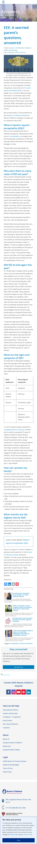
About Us (6, 739)
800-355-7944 (20, 808)
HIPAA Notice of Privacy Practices (14, 761)
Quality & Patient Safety (11, 750)
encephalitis (10, 52)
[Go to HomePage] (18, 2)
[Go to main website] (12, 795)
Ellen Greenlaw (25, 48)
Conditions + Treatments (12, 717)
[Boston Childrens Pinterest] (23, 692)
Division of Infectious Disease (17, 115)
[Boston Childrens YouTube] (18, 692)
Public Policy (7, 772)
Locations (6, 728)
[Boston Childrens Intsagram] (13, 692)
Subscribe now (18, 667)
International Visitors (10, 710)
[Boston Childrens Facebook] (8, 692)
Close (18, 840)
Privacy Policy (14, 834)
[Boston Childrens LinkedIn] (28, 692)
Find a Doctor (7, 720)
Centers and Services (10, 713)
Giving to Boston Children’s (12, 743)
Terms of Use (28, 834)
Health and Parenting (10, 50)
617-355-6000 (10, 808)
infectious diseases (20, 52)
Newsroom (7, 746)
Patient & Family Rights (11, 765)
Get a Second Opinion (10, 724)
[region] (18, 830)
